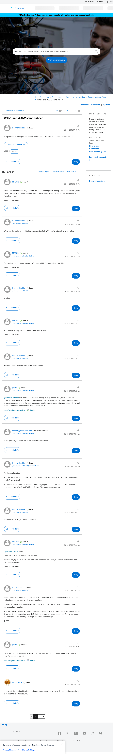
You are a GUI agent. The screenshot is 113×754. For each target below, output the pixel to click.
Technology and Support (62, 97)
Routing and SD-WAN (97, 97)
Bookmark (84, 105)
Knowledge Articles (97, 181)
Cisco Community (42, 97)
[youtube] (84, 733)
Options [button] (106, 105)
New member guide (97, 152)
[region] (32, 747)
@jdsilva (32, 410)
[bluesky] (100, 733)
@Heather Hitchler (11, 398)
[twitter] (67, 733)
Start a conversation (56, 60)
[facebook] (59, 733)
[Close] (62, 744)
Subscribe (95, 105)
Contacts (16, 731)
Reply (75, 162)
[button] (7, 161)
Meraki (14, 151)
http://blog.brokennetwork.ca (14, 410)
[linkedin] (76, 733)
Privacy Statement (10, 750)
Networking (80, 97)
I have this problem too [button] (16, 145)
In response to (21, 224)
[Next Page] (43, 716)
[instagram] (92, 733)
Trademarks (89, 741)
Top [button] (5, 725)
